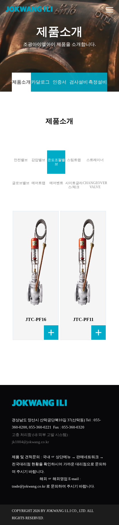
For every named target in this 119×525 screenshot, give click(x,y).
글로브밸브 (20, 183)
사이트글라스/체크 (74, 185)
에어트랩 (38, 183)
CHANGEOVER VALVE (95, 185)
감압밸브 (38, 160)
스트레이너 (95, 160)
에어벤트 (56, 183)
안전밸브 (21, 160)
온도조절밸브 (56, 162)
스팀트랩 (74, 160)
